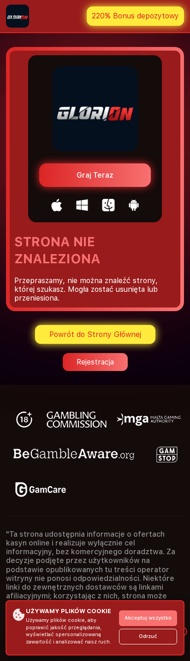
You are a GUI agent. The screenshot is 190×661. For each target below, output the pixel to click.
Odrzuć (148, 636)
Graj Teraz (95, 175)
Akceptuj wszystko (148, 618)
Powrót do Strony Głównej (95, 334)
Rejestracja (95, 362)
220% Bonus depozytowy (135, 16)
